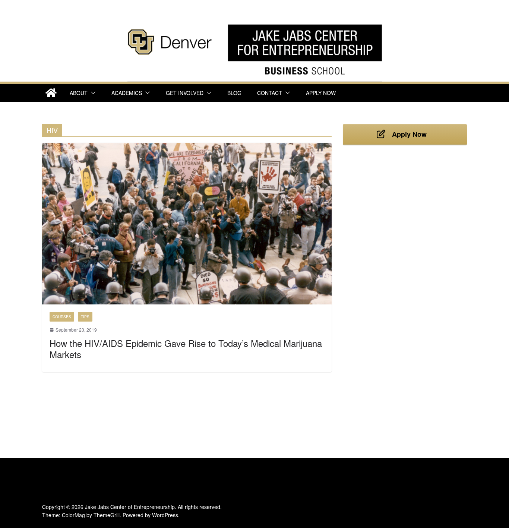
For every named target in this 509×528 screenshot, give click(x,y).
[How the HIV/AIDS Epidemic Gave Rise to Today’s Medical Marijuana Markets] (187, 223)
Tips (85, 316)
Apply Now (321, 93)
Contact (269, 93)
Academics (126, 93)
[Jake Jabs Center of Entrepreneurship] (254, 22)
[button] (92, 93)
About (79, 93)
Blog (234, 93)
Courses (62, 316)
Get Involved (184, 93)
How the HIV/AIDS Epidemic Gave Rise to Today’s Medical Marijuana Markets (186, 348)
